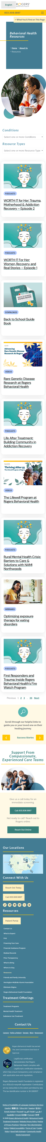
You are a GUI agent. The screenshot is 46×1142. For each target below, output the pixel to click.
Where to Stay (9, 968)
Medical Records (10, 953)
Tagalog (31, 1108)
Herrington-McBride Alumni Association (18, 982)
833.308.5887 (12, 12)
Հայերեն (10, 1115)
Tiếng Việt (23, 1108)
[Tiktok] (5, 905)
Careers (6, 1033)
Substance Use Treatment (13, 1016)
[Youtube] (14, 905)
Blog (31, 1033)
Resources (8, 973)
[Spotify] (29, 905)
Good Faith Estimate (18, 1131)
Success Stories (25, 737)
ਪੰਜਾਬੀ (37, 1115)
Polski (32, 1112)
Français (31, 1115)
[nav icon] (42, 13)
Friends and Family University (15, 977)
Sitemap (23, 1125)
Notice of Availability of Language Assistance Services (23, 1105)
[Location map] (23, 864)
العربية (26, 1112)
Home (14, 48)
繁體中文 (15, 1108)
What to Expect (9, 933)
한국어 (38, 1108)
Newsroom (39, 1033)
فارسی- (38, 1112)
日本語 (24, 1115)
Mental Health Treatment (12, 1011)
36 (31, 698)
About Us (24, 48)
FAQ (5, 938)
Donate (26, 1033)
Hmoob (18, 1115)
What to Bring (9, 963)
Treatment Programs (11, 1006)
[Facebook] (19, 905)
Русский (20, 1112)
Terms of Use (31, 1128)
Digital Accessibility (17, 1128)
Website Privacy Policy (28, 1121)
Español (8, 1108)
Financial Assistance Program (15, 948)
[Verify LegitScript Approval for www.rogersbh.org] (7, 1068)
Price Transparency (11, 958)
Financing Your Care (11, 943)
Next (36, 698)
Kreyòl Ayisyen (10, 1112)
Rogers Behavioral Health (18, 1118)
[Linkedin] (10, 905)
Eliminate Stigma (10, 987)
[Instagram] (24, 905)
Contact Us (8, 929)
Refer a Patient (16, 1033)
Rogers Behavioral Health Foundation (18, 992)
